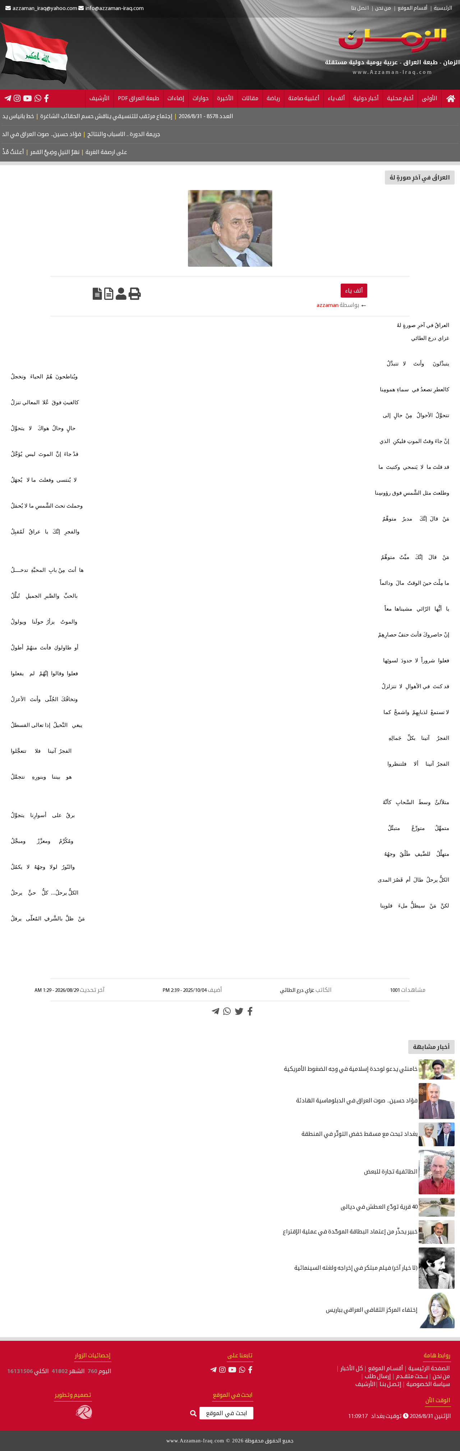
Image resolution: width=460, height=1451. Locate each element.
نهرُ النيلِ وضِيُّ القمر (74, 152)
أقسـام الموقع (385, 1369)
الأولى (429, 99)
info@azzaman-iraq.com (115, 8)
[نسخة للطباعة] (135, 294)
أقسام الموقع (412, 8)
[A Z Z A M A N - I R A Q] (392, 51)
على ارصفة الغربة (126, 152)
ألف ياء (336, 99)
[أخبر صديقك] (121, 294)
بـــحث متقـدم (412, 1377)
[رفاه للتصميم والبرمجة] (84, 1417)
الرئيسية (443, 8)
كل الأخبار (351, 1369)
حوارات (201, 99)
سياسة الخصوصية (428, 1384)
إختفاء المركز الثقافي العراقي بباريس (372, 1310)
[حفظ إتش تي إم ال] (109, 294)
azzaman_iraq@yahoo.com (45, 8)
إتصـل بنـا (390, 1384)
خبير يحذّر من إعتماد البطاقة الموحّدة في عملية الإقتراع (351, 1232)
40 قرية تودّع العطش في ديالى (380, 1207)
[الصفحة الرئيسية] (451, 99)
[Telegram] (7, 98)
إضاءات (175, 99)
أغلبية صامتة (303, 99)
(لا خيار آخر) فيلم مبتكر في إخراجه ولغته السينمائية (356, 1268)
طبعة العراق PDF (138, 99)
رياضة (273, 99)
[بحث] (193, 1414)
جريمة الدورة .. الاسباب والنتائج (147, 134)
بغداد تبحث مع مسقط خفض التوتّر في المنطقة (360, 1134)
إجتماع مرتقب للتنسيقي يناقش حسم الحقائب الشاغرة (132, 117)
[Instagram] (17, 98)
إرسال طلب (378, 1377)
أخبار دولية (366, 99)
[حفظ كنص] (97, 294)
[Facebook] (46, 98)
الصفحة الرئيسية (429, 1369)
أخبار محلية (400, 99)
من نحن (383, 8)
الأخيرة (225, 99)
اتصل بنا (360, 8)
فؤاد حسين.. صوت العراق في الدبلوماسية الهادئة (357, 1101)
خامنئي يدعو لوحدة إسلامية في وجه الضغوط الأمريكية (351, 1069)
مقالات (250, 99)
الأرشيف (99, 99)
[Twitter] (239, 1011)
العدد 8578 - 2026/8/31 (231, 117)
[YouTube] (27, 98)
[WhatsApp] (37, 98)
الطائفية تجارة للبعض (391, 1172)
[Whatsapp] (227, 1011)
